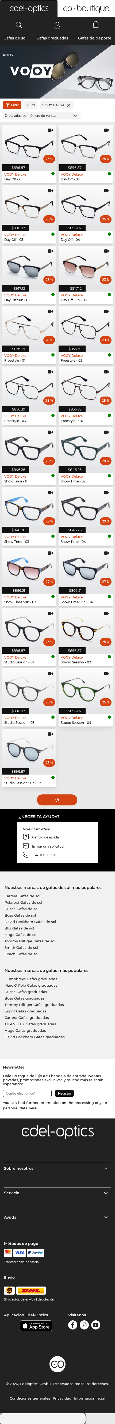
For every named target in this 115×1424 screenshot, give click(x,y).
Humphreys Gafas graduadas (31, 979)
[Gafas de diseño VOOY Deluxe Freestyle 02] (86, 326)
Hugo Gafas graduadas (25, 1030)
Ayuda (10, 1217)
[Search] (19, 25)
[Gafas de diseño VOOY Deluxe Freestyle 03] (29, 386)
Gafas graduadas (52, 38)
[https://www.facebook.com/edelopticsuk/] (72, 1325)
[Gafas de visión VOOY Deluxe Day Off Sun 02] (29, 265)
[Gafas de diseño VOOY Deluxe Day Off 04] (86, 205)
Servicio (11, 1192)
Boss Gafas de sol (20, 915)
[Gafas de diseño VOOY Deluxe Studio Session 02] (86, 628)
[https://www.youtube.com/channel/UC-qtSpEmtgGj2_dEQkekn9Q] (95, 1325)
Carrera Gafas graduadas (27, 1017)
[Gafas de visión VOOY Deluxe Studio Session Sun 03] (29, 748)
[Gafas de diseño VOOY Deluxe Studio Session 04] (86, 688)
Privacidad (62, 1398)
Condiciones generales (30, 1398)
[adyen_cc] (8, 1253)
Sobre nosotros (18, 1168)
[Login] (57, 25)
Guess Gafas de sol (22, 909)
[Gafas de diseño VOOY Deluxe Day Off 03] (29, 205)
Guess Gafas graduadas (26, 992)
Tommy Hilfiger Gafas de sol (30, 941)
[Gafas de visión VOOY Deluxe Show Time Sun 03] (29, 567)
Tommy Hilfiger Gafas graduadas (34, 1004)
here (33, 1108)
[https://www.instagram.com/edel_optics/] (84, 1325)
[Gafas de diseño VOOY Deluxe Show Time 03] (29, 507)
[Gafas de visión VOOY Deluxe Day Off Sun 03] (86, 265)
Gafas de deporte (95, 38)
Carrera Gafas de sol (22, 896)
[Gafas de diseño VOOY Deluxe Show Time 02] (86, 446)
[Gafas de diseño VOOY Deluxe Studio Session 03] (29, 688)
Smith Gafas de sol (21, 947)
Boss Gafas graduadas (25, 998)
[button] (28, 8)
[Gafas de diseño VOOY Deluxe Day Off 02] (86, 144)
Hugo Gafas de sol (21, 934)
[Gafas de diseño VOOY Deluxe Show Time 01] (29, 446)
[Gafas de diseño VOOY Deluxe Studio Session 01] (29, 628)
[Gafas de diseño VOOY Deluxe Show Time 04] (86, 507)
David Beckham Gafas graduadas (35, 1037)
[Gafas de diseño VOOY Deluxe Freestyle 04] (86, 386)
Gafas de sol (14, 38)
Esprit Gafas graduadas (26, 1011)
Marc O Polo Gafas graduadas (31, 985)
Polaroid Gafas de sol (23, 902)
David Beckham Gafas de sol (30, 922)
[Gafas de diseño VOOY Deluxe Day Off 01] (29, 144)
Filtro (15, 105)
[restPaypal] (35, 1253)
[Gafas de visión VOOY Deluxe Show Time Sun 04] (86, 567)
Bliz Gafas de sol (19, 928)
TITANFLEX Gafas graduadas (30, 1024)
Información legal (89, 1398)
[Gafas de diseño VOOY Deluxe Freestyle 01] (29, 326)
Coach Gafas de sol (22, 954)
